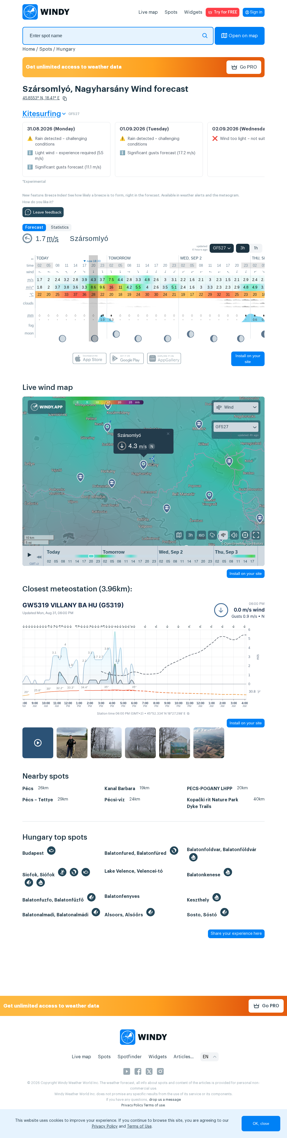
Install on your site (247, 358)
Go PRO (248, 67)
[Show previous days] (38, 557)
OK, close (261, 1123)
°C (32, 294)
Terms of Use (139, 1126)
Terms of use (154, 1105)
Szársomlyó (89, 238)
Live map (148, 12)
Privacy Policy (132, 1105)
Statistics (60, 228)
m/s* (30, 287)
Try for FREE (225, 12)
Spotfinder (129, 1057)
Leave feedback (47, 212)
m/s (53, 238)
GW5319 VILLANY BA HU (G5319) (73, 605)
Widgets (193, 12)
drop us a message (165, 1099)
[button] (65, 98)
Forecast (34, 228)
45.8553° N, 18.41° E (41, 98)
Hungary (65, 49)
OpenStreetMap (235, 543)
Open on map (243, 36)
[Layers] (179, 535)
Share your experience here (236, 934)
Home (28, 49)
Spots (171, 12)
